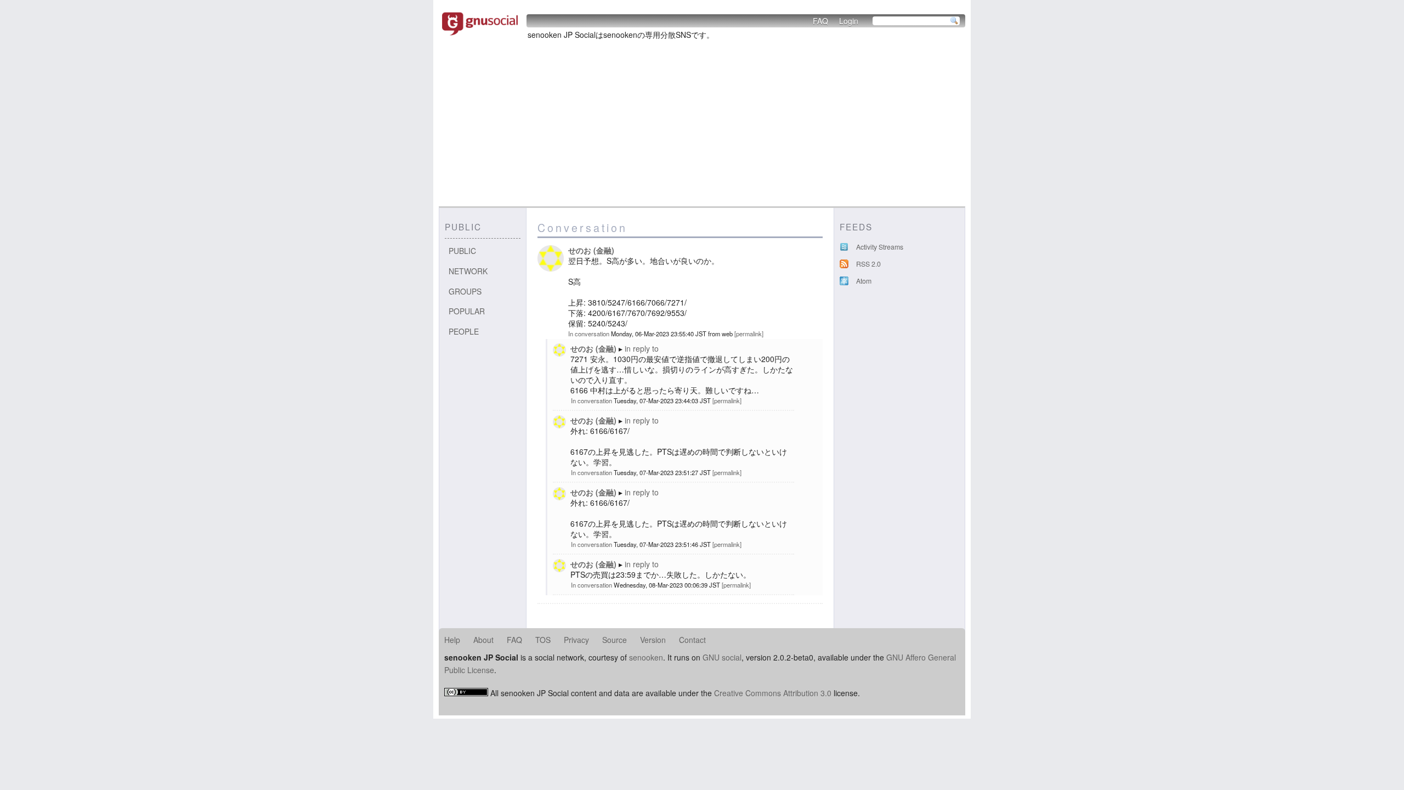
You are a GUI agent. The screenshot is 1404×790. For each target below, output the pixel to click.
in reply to (642, 348)
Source (614, 639)
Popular (467, 311)
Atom (863, 280)
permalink (749, 333)
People (464, 331)
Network (468, 271)
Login (848, 20)
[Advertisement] (702, 124)
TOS (543, 639)
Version (653, 639)
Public (462, 250)
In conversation (588, 333)
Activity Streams (879, 246)
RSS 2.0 (868, 263)
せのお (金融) (591, 250)
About (483, 639)
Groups (465, 291)
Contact (692, 639)
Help (452, 639)
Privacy (576, 639)
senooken (646, 657)
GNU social (722, 657)
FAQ (820, 20)
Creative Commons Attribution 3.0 (772, 692)
